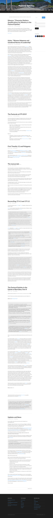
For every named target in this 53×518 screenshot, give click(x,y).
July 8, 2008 (9, 165)
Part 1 (9, 33)
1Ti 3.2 (28, 150)
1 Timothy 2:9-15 (21, 72)
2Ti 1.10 (16, 298)
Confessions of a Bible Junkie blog (22, 155)
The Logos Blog (36, 501)
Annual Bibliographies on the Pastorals (12, 502)
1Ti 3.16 (13, 298)
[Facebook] (36, 36)
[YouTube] (44, 36)
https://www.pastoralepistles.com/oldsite (14, 475)
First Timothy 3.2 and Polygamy (19, 146)
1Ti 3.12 (21, 236)
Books (21, 501)
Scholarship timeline (31, 11)
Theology (22, 507)
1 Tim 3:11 (26, 46)
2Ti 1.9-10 (11, 356)
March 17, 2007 (10, 291)
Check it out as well (16, 157)
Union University (19, 451)
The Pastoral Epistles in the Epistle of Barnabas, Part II (17, 288)
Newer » (30, 488)
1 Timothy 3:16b (28, 130)
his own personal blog (21, 453)
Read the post (23, 152)
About (12, 11)
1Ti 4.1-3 (20, 209)
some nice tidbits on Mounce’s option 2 (15, 156)
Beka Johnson (14, 165)
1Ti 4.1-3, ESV (14, 225)
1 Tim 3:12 (26, 94)
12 (25, 138)
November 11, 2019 (10, 44)
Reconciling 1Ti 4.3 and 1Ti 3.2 (19, 201)
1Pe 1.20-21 (27, 404)
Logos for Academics (36, 504)
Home (8, 11)
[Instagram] (38, 36)
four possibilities (15, 151)
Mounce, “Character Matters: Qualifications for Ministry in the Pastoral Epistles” (19, 22)
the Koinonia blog (13, 150)
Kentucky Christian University (27, 427)
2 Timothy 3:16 (24, 136)
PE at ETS (15, 11)
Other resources (38, 11)
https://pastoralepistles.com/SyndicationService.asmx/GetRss (17, 480)
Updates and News (14, 417)
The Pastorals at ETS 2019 (17, 114)
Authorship (22, 504)
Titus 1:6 (27, 138)
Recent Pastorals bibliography (22, 11)
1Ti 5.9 (15, 238)
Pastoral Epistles (12, 514)
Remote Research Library (37, 507)
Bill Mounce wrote (23, 150)
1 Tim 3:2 (23, 138)
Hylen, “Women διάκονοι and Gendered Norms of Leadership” (19, 41)
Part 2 (11, 33)
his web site (11, 437)
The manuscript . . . (14, 164)
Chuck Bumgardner (17, 44)
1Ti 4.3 (17, 205)
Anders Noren (41, 514)
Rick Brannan (15, 291)
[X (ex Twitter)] (40, 36)
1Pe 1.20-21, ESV (22, 408)
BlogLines (24, 481)
